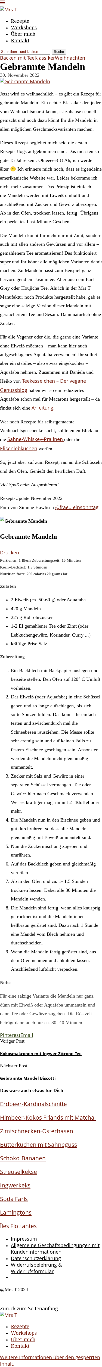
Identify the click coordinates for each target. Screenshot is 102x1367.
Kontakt (20, 40)
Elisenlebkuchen (18, 448)
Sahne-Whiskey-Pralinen (35, 439)
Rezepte (20, 21)
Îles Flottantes (18, 1226)
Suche (59, 52)
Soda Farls (14, 1199)
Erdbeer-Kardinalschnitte (33, 1104)
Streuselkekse (18, 1172)
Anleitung (42, 407)
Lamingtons (16, 1212)
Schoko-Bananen (23, 1158)
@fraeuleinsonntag (76, 507)
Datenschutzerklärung (36, 1258)
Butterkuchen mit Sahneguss (38, 1144)
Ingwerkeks (15, 1185)
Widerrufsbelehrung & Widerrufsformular (36, 1268)
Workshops (24, 27)
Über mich (23, 34)
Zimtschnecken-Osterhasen (36, 1131)
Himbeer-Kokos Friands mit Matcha (48, 1117)
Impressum (24, 1238)
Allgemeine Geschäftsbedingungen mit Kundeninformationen (55, 1248)
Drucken (9, 552)
